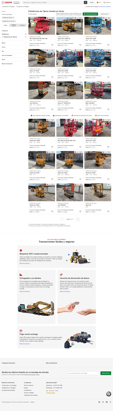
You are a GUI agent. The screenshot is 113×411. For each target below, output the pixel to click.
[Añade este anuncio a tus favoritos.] (52, 44)
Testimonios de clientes (31, 395)
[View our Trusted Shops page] (108, 393)
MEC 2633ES (90, 103)
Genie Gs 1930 (90, 173)
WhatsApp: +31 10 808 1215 (54, 388)
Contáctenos (27, 390)
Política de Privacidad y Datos (31, 374)
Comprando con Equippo (9, 385)
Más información (24, 263)
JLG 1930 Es (34, 103)
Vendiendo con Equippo (9, 388)
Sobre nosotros (28, 385)
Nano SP (88, 205)
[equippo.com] (7, 2)
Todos (5, 25)
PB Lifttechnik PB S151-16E (39, 38)
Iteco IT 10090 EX (64, 103)
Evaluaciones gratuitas (104, 6)
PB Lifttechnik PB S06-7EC (67, 140)
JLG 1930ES (62, 205)
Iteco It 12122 (34, 71)
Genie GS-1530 (91, 140)
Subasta (22, 25)
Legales (32, 402)
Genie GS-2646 (63, 71)
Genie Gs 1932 (34, 173)
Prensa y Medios (29, 393)
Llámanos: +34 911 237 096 (54, 385)
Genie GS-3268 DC (64, 38)
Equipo (26, 388)
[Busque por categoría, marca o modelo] (85, 2)
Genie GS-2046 (35, 140)
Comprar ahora (13, 25)
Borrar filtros (9, 14)
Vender (92, 2)
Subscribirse (105, 373)
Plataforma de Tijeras (35, 36)
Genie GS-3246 (91, 38)
